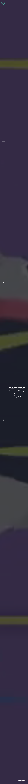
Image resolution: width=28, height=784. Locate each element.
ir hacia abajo (21, 781)
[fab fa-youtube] (3, 523)
